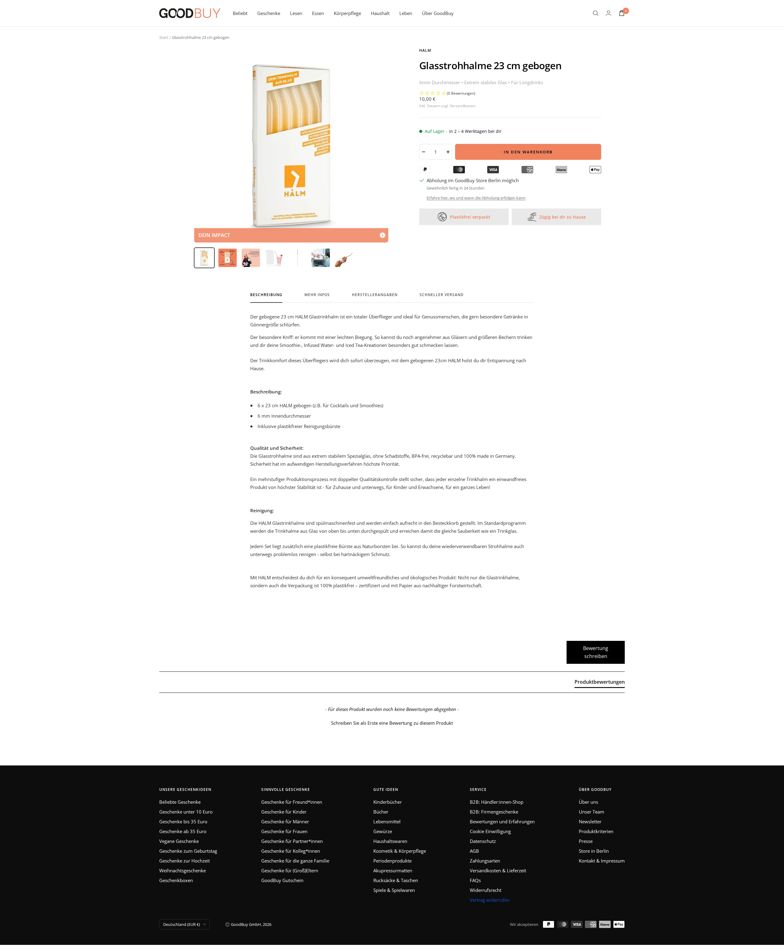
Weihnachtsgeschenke (182, 870)
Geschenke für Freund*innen (291, 802)
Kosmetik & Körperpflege (399, 851)
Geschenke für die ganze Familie (295, 861)
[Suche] (595, 13)
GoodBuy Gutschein (282, 880)
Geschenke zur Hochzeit (184, 861)
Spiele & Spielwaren (394, 890)
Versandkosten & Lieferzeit (498, 870)
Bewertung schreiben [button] (595, 652)
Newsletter (590, 821)
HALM (425, 50)
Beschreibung (266, 295)
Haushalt (380, 13)
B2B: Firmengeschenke (494, 812)
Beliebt (240, 13)
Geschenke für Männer (285, 821)
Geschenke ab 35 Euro (182, 831)
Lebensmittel (387, 821)
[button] (510, 93)
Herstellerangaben (375, 295)
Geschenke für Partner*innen (292, 841)
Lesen (296, 13)
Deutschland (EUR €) (181, 924)
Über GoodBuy (438, 13)
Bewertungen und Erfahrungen (502, 821)
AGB (474, 851)
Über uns (588, 802)
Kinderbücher (387, 802)
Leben (405, 13)
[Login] (608, 13)
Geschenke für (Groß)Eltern (289, 870)
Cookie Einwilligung (490, 831)
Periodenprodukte (392, 861)
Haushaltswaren (390, 841)
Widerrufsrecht (485, 890)
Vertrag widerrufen (490, 900)
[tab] (600, 683)
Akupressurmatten (392, 870)
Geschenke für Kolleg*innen (290, 851)
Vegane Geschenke (179, 841)
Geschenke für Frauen (284, 831)
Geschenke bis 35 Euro (183, 821)
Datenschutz (483, 841)
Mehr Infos (317, 295)
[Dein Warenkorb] (622, 13)
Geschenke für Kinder (284, 812)
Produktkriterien (596, 831)
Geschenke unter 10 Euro (186, 812)
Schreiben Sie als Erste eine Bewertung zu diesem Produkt (392, 723)
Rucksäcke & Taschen (395, 880)
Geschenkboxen (176, 880)
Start (163, 37)
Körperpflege (347, 13)
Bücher (380, 812)
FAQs (475, 880)
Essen (318, 13)
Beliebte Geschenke (180, 802)
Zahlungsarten (485, 861)
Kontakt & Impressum (602, 861)
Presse (586, 841)
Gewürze (382, 831)
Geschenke (268, 13)
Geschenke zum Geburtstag (188, 851)
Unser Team (591, 812)
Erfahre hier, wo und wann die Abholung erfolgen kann (476, 198)
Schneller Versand (442, 295)
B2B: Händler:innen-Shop (496, 802)
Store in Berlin (594, 851)
